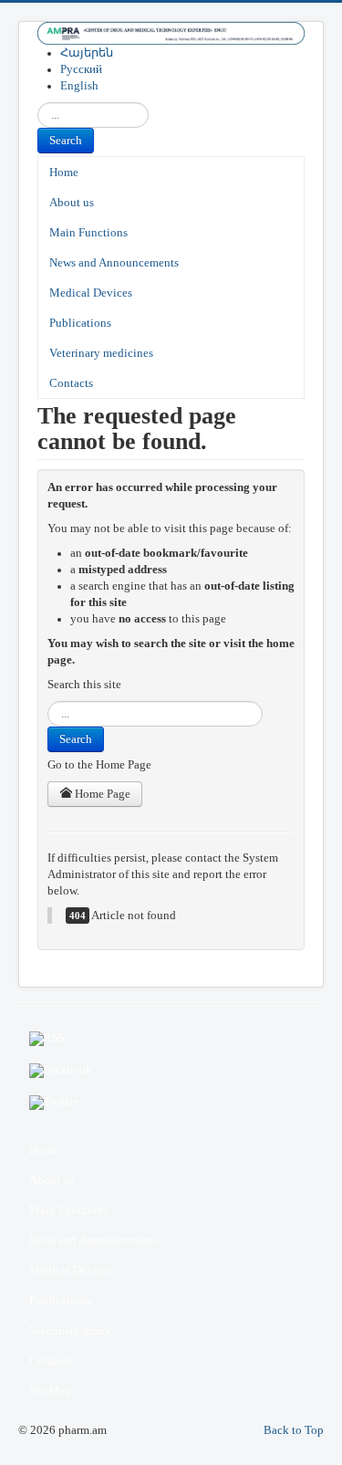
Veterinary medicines (101, 353)
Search (65, 140)
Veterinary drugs (69, 1330)
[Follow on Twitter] (171, 1102)
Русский (81, 69)
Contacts (71, 383)
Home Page (101, 794)
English (79, 85)
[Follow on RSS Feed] (171, 1038)
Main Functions (88, 232)
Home (63, 172)
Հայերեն (86, 53)
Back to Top (294, 1430)
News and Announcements (114, 262)
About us (71, 202)
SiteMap (50, 1391)
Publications (80, 323)
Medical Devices (90, 293)
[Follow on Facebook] (171, 1070)
